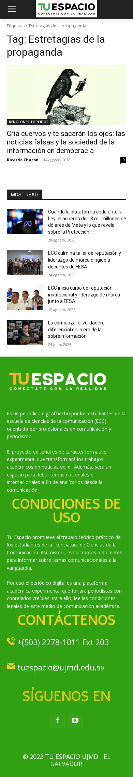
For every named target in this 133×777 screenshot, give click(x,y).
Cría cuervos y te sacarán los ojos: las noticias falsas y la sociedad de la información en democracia (66, 142)
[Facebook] (57, 721)
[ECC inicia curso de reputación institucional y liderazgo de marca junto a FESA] (25, 297)
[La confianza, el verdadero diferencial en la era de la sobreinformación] (25, 332)
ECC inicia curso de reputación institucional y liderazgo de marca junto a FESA (84, 294)
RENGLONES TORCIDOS (28, 122)
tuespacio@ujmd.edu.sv (60, 667)
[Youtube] (75, 721)
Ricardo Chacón (23, 159)
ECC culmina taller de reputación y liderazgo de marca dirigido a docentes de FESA (84, 259)
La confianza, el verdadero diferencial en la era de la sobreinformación (76, 329)
